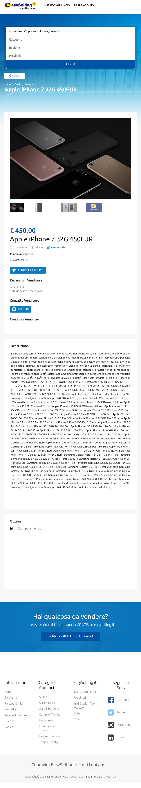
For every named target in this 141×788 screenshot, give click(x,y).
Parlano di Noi (84, 5)
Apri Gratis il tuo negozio (84, 705)
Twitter (121, 712)
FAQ (76, 719)
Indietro (15, 75)
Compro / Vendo (50, 714)
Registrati (79, 697)
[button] (14, 158)
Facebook (123, 699)
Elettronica (46, 720)
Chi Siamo (10, 697)
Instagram (123, 724)
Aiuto (76, 713)
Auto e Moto (47, 702)
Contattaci (11, 709)
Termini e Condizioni (17, 715)
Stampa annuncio (29, 528)
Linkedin (122, 737)
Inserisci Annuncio (57, 5)
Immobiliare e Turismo (48, 728)
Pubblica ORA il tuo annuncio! (70, 636)
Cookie (8, 727)
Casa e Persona (49, 708)
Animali (43, 696)
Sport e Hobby (48, 742)
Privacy (9, 721)
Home (7, 84)
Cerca (70, 64)
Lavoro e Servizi (49, 736)
